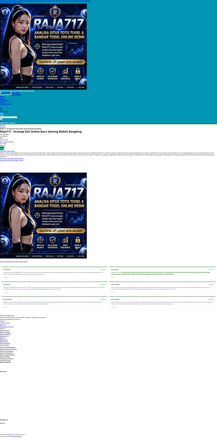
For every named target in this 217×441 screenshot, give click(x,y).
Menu (2, 97)
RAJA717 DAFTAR (36, 1)
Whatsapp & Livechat (6, 327)
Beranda (2, 127)
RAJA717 (3, 1)
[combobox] (8, 117)
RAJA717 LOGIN (23, 1)
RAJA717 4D (64, 1)
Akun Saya (4, 100)
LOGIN (2, 149)
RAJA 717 (56, 1)
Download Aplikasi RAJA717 (11, 3)
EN (1, 108)
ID (1, 110)
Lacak (2, 98)
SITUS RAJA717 (12, 1)
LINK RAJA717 (48, 1)
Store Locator (6, 104)
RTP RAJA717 (74, 1)
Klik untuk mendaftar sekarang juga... (12, 158)
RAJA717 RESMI (84, 1)
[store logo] (15, 95)
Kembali (2, 125)
